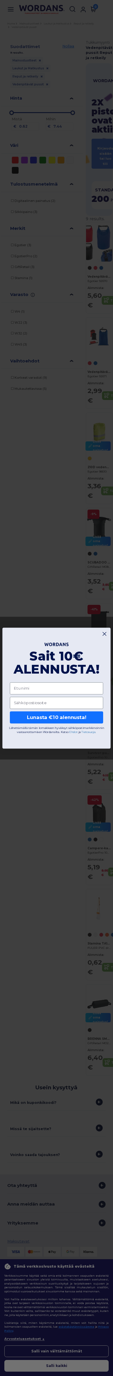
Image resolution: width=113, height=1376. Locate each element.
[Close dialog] (104, 634)
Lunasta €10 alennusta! (56, 717)
